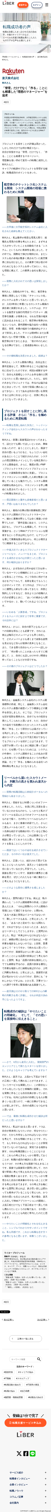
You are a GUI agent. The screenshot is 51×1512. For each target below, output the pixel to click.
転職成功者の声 (28, 56)
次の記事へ (42, 1319)
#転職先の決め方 (35, 1397)
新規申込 (23, 5)
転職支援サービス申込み (27, 1422)
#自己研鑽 (24, 1390)
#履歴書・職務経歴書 (13, 1397)
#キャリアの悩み (25, 1372)
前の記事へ (9, 1319)
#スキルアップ (22, 1378)
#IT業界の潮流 (32, 1384)
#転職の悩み (9, 1390)
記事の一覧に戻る (25, 1338)
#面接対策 (8, 1372)
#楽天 (6, 102)
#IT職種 (7, 1378)
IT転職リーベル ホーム (10, 56)
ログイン (37, 5)
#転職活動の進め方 (12, 1384)
